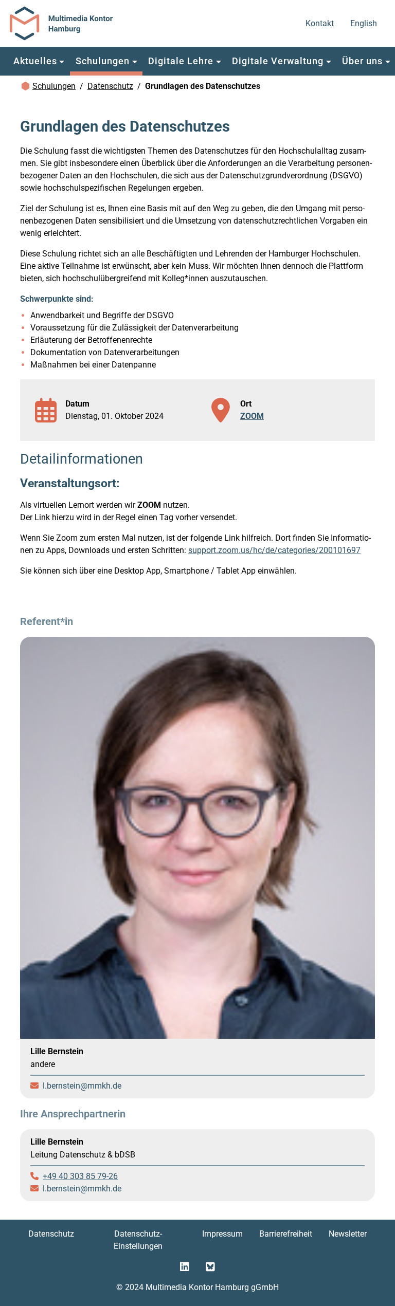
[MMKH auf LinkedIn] (185, 1267)
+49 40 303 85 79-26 (80, 1176)
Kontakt (320, 23)
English (364, 23)
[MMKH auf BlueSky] (210, 1267)
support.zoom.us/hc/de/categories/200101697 (274, 550)
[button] (39, 61)
